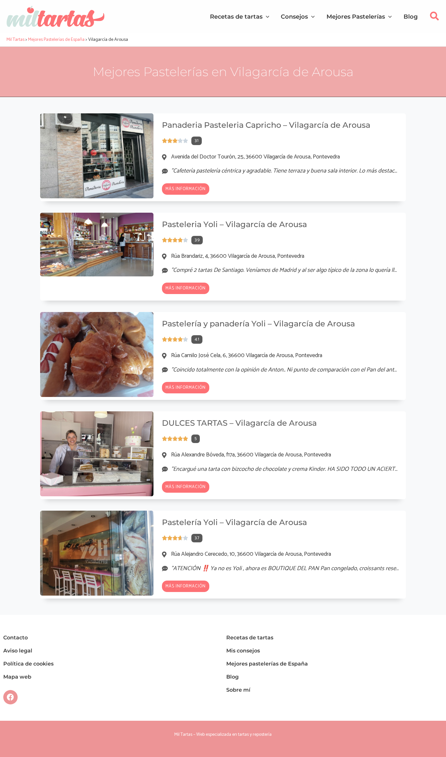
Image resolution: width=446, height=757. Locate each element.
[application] (266, 16)
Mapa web (17, 677)
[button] (434, 18)
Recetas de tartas (249, 637)
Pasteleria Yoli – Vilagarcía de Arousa (234, 224)
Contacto (15, 637)
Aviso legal (17, 651)
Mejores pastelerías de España (267, 664)
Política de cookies (28, 664)
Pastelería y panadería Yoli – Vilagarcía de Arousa (258, 323)
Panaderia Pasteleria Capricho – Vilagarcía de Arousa (266, 125)
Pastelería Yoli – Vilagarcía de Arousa (234, 522)
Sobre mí (238, 690)
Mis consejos (243, 651)
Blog (232, 677)
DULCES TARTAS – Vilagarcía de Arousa (239, 423)
